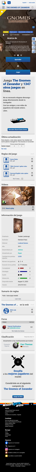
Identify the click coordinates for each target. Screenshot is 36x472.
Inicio (6, 432)
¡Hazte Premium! (9, 426)
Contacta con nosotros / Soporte (13, 414)
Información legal (10, 464)
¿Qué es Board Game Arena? (12, 410)
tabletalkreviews (15, 328)
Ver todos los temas (18, 331)
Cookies (23, 466)
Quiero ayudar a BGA (10, 423)
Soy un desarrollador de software (13, 421)
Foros (6, 436)
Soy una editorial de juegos (11, 420)
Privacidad (18, 466)
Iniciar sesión (32, 2)
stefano (20, 250)
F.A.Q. (6, 413)
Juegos (7, 433)
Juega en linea (18, 396)
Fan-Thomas (26, 344)
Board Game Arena (11, 463)
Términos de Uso (19, 464)
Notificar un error (9, 424)
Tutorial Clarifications (14, 326)
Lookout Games (23, 243)
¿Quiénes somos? (9, 411)
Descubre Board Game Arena (18, 129)
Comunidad (8, 435)
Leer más (18, 299)
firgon (20, 253)
